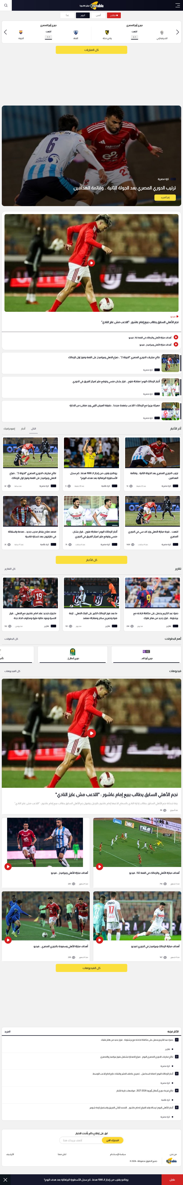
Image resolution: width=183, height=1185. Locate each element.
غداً (67, 15)
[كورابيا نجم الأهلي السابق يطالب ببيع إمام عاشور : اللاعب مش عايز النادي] (91, 746)
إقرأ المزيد (165, 197)
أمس (98, 15)
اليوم (83, 15)
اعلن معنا (62, 1154)
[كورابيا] (91, 5)
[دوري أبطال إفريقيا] (73, 654)
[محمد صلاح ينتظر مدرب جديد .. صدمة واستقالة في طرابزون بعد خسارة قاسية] (29, 522)
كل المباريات (91, 49)
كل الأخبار (91, 559)
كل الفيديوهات (12, 671)
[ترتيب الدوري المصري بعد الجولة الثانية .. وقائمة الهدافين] (91, 156)
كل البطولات (11, 638)
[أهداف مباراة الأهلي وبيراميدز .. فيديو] (91, 344)
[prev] (177, 32)
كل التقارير (9, 568)
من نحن (173, 1154)
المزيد (7, 1031)
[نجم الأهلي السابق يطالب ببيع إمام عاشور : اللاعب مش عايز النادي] (91, 271)
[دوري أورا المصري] (146, 654)
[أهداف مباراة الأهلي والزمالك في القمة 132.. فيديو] (91, 337)
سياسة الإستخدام (118, 1154)
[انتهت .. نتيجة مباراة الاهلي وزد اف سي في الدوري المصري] (151, 522)
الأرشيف (10, 1154)
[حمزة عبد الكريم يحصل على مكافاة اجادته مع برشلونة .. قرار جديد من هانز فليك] (151, 603)
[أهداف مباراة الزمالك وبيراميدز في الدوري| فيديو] (137, 926)
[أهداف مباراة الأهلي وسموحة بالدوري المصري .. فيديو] (46, 926)
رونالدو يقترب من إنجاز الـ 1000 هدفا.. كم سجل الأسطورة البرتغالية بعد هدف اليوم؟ (86, 1179)
